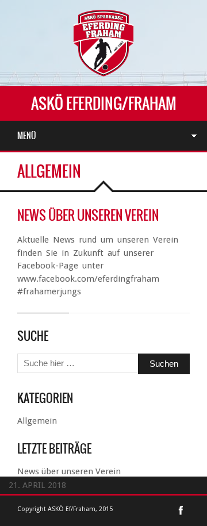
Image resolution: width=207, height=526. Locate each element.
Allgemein (37, 421)
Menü (26, 135)
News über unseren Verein (88, 215)
